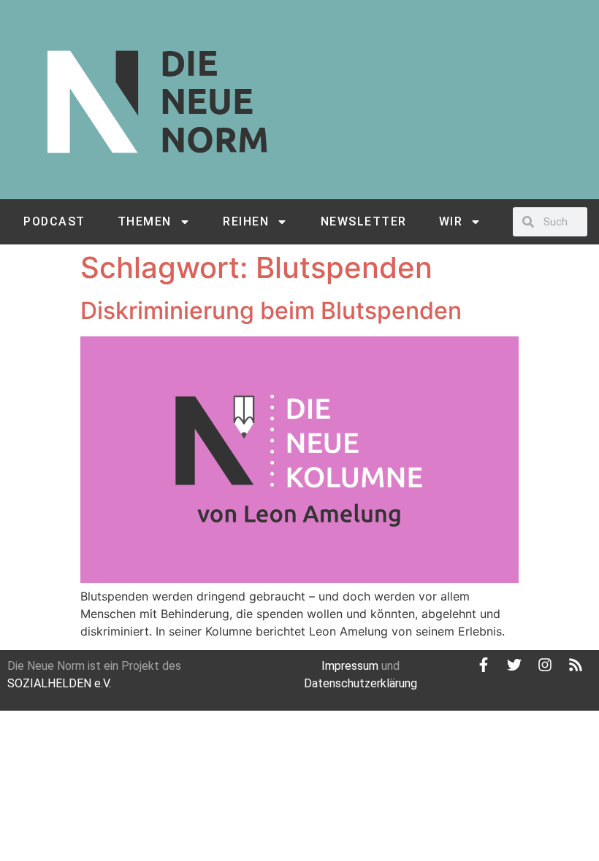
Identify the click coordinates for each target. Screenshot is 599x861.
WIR (451, 221)
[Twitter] (514, 664)
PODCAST (54, 221)
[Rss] (575, 664)
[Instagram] (545, 664)
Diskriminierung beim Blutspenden (271, 310)
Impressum (349, 666)
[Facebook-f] (483, 664)
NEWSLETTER (364, 221)
